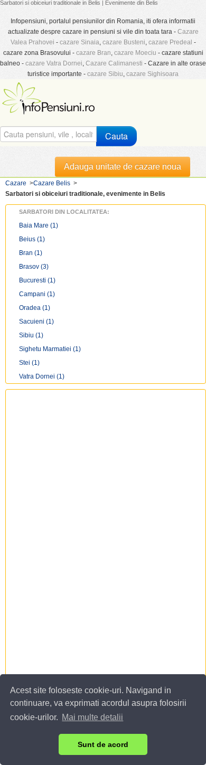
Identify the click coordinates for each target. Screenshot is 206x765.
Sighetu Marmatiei (50, 349)
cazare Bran (93, 52)
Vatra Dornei (41, 376)
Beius (32, 239)
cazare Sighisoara (152, 74)
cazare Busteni (123, 42)
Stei (29, 362)
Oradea (34, 307)
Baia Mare (38, 225)
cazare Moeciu (135, 52)
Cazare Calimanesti (114, 63)
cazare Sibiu (105, 74)
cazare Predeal (170, 42)
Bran (30, 253)
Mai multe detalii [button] (92, 717)
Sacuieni (36, 321)
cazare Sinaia (79, 42)
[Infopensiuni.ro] (49, 97)
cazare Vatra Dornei (53, 63)
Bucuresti (37, 280)
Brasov (34, 266)
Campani (37, 294)
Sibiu (31, 335)
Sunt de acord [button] (103, 744)
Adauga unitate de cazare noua (122, 166)
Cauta (116, 136)
